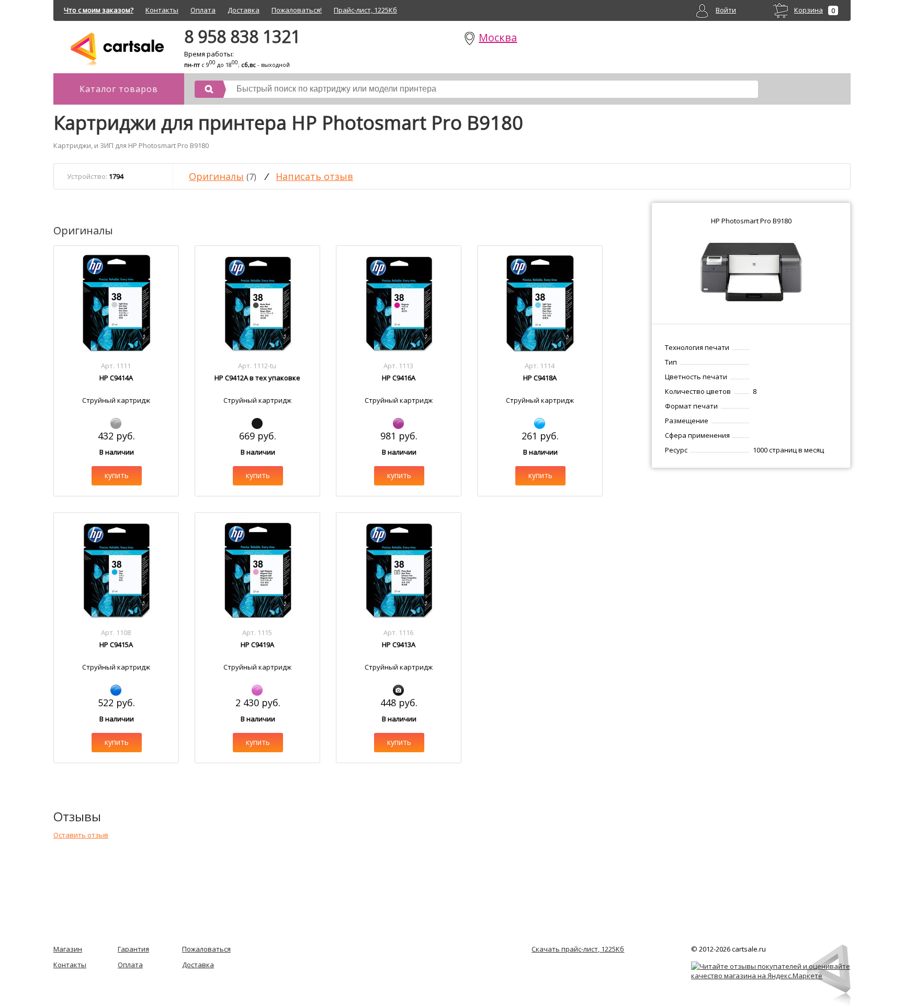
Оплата (203, 10)
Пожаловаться (206, 949)
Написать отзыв (314, 176)
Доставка (243, 10)
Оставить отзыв (80, 835)
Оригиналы (216, 176)
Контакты (161, 10)
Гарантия (133, 949)
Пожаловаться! (297, 10)
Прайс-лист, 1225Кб (365, 10)
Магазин (67, 949)
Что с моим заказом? (98, 10)
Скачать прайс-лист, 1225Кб (578, 949)
